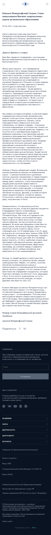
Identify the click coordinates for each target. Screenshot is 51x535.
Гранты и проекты (9, 458)
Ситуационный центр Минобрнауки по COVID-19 (21, 469)
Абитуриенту (8, 436)
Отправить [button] (25, 376)
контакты (7, 441)
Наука (5, 424)
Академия (7, 418)
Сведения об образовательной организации (20, 450)
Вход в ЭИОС (7, 474)
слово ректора (19, 26)
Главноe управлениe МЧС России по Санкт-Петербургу (24, 493)
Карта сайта (7, 521)
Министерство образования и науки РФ (18, 489)
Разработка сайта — (25, 527)
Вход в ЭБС (6, 463)
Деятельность (8, 430)
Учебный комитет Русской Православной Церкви (21, 484)
